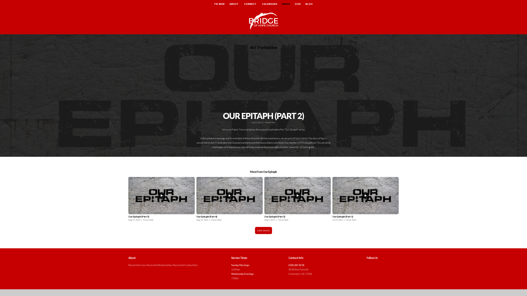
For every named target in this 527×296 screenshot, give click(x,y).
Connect (250, 4)
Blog (309, 4)
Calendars (269, 4)
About (234, 4)
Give (298, 4)
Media (286, 4)
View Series (263, 230)
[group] (161, 200)
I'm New (219, 4)
